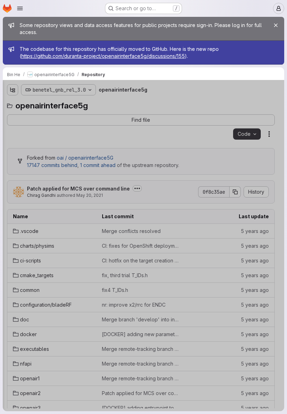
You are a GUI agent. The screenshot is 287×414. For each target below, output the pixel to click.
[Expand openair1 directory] (12, 228)
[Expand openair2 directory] (12, 239)
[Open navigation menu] (20, 8)
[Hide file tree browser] (12, 89)
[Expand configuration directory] (12, 172)
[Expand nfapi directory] (12, 217)
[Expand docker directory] (12, 195)
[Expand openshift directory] (12, 262)
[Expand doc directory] (12, 183)
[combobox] (57, 103)
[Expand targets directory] (12, 273)
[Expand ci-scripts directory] (12, 138)
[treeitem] (58, 116)
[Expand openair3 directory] (12, 251)
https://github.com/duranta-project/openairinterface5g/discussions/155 (103, 56)
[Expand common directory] (12, 161)
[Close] (276, 25)
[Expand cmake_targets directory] (12, 150)
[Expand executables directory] (12, 206)
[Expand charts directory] (12, 127)
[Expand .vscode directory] (12, 116)
